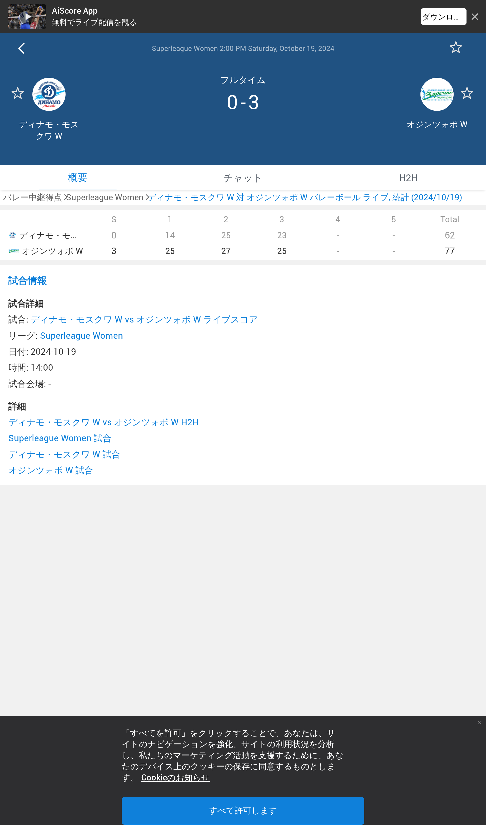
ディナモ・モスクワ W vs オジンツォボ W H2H (103, 422)
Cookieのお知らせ (175, 777)
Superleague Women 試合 (59, 438)
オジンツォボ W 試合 (50, 470)
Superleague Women (81, 335)
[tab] (77, 177)
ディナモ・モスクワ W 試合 (64, 454)
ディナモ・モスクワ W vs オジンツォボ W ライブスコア (144, 319)
